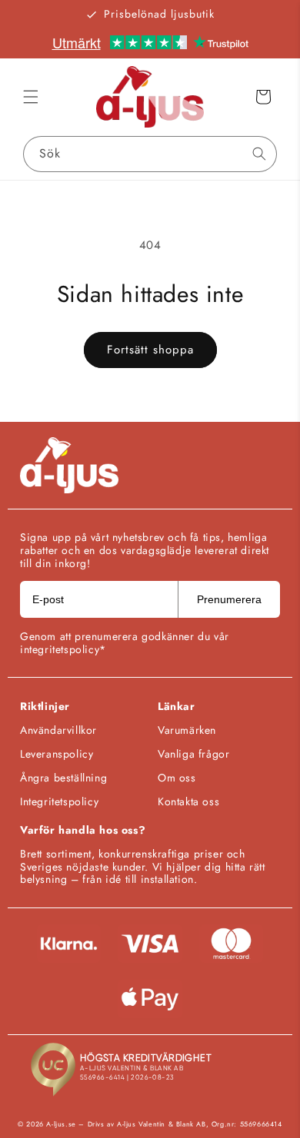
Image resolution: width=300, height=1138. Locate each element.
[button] (31, 97)
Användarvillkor (58, 730)
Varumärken (187, 730)
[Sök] (259, 154)
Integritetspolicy (59, 801)
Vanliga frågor (193, 753)
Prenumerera (229, 599)
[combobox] (150, 154)
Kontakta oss (188, 801)
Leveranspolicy (56, 753)
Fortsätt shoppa (150, 349)
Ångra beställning (63, 777)
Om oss (177, 777)
